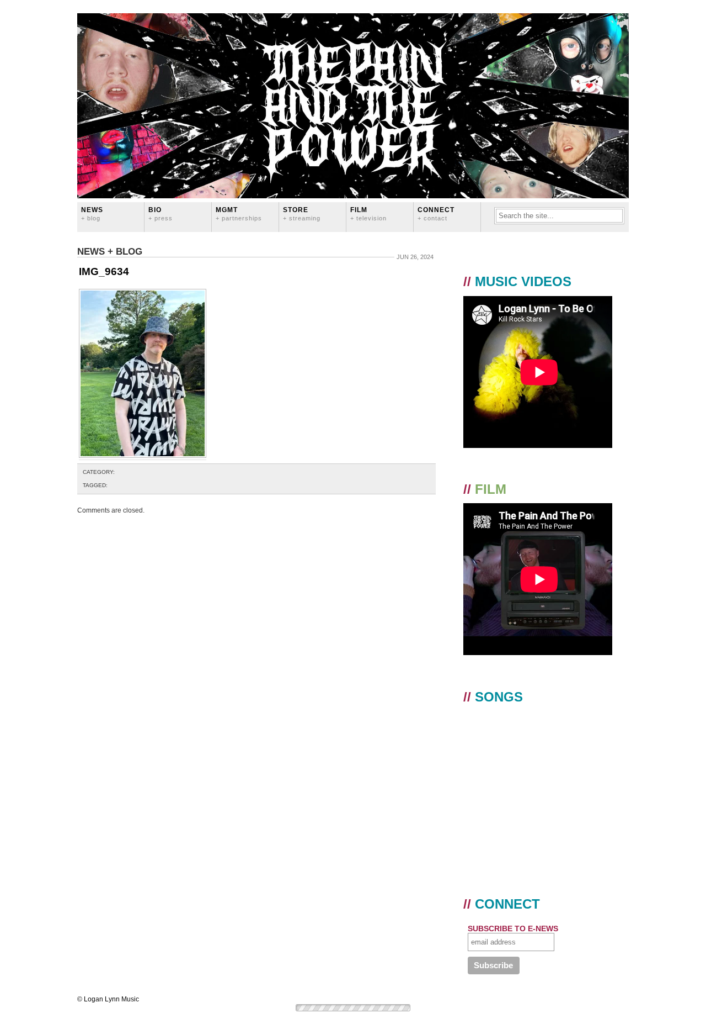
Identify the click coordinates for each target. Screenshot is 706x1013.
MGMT (239, 213)
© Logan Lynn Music (108, 999)
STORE (301, 213)
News (92, 213)
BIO (160, 213)
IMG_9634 (104, 271)
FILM (368, 213)
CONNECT (436, 213)
